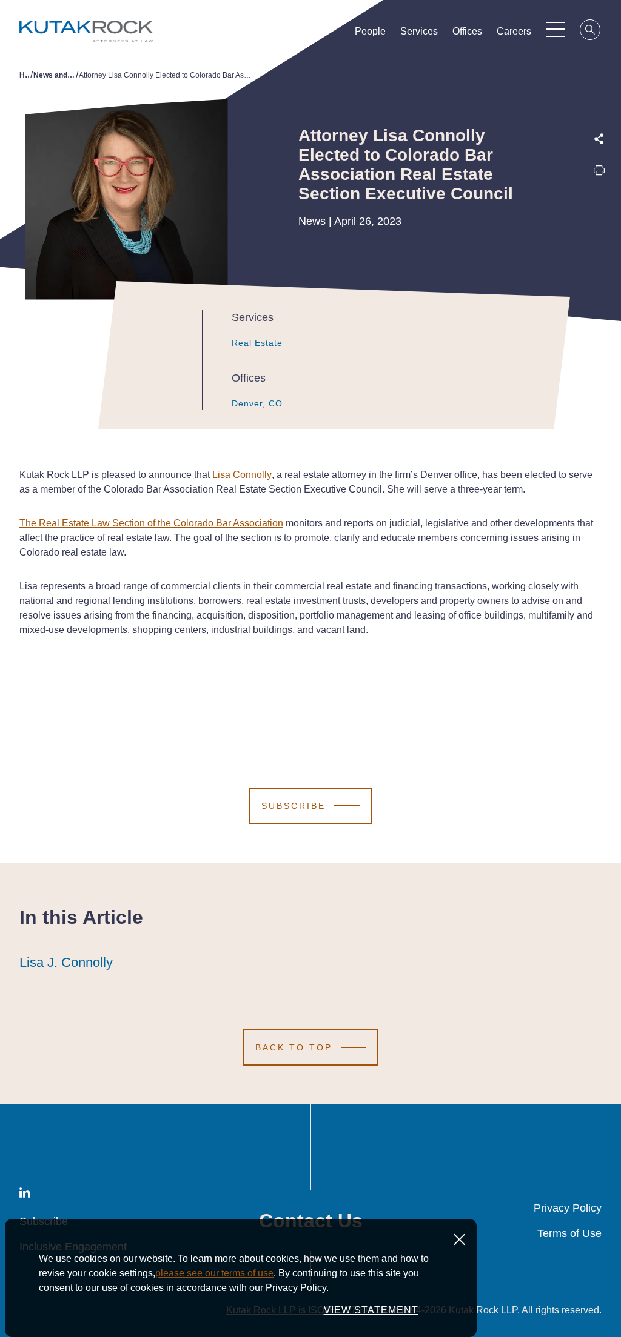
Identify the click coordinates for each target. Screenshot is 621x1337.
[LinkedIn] (599, 225)
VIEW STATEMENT (371, 1310)
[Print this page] (599, 173)
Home (24, 75)
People (370, 31)
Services (419, 31)
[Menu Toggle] (555, 29)
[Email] (599, 252)
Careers (514, 31)
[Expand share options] (599, 139)
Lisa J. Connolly (66, 962)
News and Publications (54, 75)
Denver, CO (257, 403)
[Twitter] (599, 199)
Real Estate (257, 343)
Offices (467, 31)
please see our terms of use (214, 1273)
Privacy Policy (568, 1208)
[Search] (591, 31)
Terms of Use (569, 1233)
